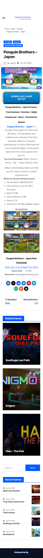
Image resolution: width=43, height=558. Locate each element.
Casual (17, 42)
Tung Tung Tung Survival (13, 501)
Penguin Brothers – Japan (19, 126)
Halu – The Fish (15, 451)
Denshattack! (9, 534)
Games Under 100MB (13, 46)
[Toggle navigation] (3, 18)
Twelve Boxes (9, 512)
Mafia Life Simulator (11, 491)
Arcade (8, 42)
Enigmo (10, 405)
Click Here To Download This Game (21, 267)
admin (13, 63)
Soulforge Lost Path (18, 360)
